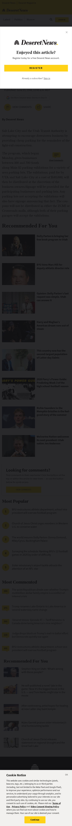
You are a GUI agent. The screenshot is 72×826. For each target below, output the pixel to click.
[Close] (66, 775)
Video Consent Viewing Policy (45, 806)
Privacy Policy (19, 806)
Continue (34, 819)
